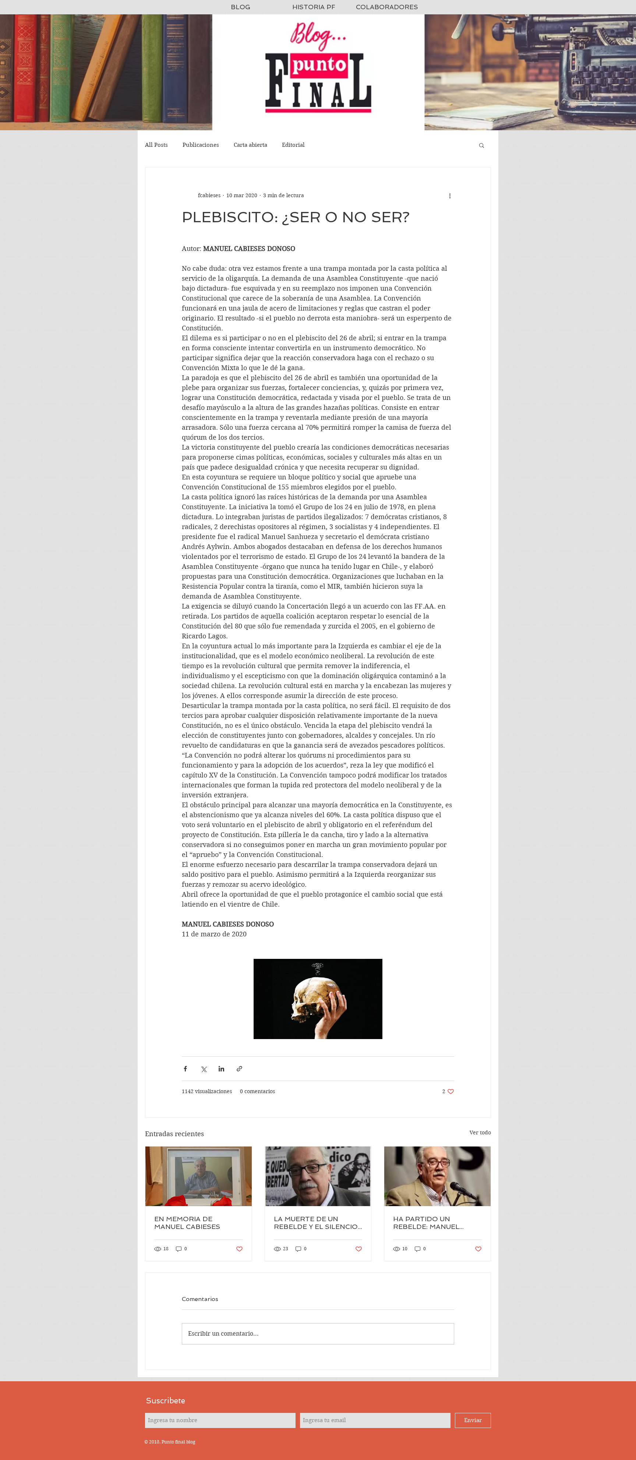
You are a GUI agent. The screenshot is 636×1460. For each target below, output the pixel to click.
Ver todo (480, 1132)
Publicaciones (201, 145)
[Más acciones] (449, 195)
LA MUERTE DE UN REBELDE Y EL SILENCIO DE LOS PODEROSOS (316, 1222)
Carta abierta (250, 145)
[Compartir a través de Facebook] (185, 1068)
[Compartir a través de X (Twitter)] (203, 1068)
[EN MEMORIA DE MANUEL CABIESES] (198, 1176)
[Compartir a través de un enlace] (239, 1068)
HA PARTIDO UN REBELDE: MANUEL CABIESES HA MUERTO (433, 1222)
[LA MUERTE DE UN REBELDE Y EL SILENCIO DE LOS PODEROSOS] (318, 1176)
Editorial (293, 145)
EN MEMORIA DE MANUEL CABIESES (187, 1222)
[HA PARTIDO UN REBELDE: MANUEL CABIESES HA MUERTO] (437, 1176)
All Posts (156, 145)
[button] (481, 145)
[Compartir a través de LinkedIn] (221, 1068)
